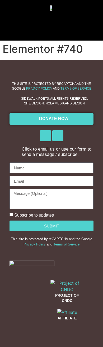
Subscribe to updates (34, 215)
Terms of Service (75, 88)
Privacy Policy (39, 88)
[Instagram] (57, 135)
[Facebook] (45, 135)
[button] (52, 23)
